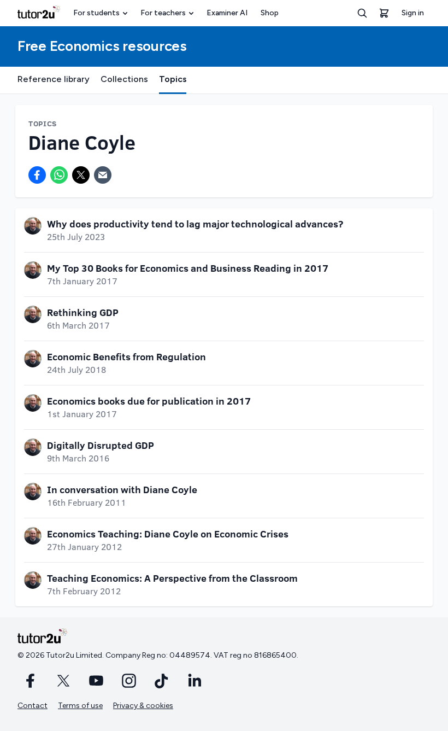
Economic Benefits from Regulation (126, 356)
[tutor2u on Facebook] (30, 681)
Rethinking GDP (83, 312)
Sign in (413, 12)
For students (96, 12)
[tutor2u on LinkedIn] (194, 681)
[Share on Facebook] (37, 175)
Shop (270, 12)
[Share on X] (81, 175)
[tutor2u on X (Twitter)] (63, 681)
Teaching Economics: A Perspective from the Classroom (172, 577)
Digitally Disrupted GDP (100, 445)
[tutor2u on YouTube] (96, 681)
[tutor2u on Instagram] (129, 681)
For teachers (163, 12)
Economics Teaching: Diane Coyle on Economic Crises (167, 533)
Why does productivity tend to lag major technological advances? (195, 223)
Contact (32, 705)
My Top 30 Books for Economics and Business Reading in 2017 (187, 267)
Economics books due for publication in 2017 (149, 400)
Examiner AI (227, 12)
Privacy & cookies (143, 705)
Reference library (53, 79)
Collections (124, 79)
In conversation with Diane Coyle (122, 489)
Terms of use (80, 705)
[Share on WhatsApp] (59, 175)
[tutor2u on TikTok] (162, 681)
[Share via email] (102, 175)
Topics (172, 79)
